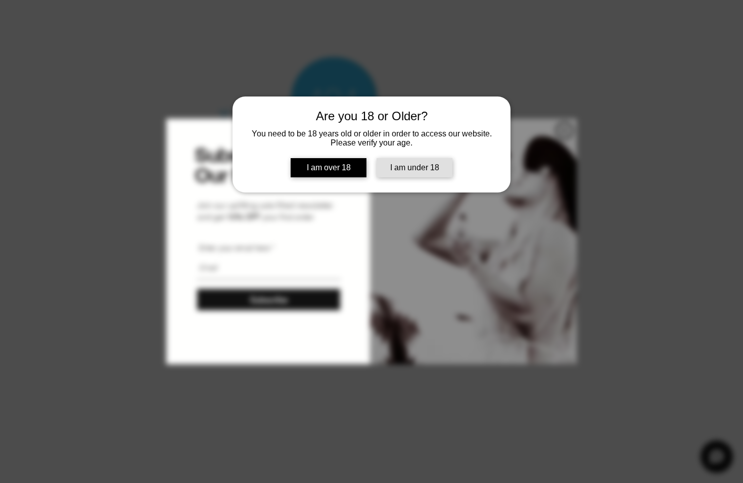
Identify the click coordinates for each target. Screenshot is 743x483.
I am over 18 (329, 167)
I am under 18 (414, 167)
